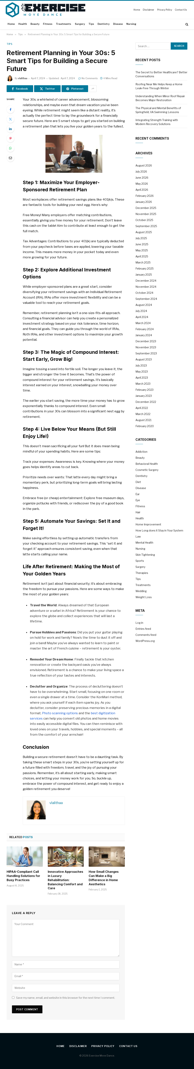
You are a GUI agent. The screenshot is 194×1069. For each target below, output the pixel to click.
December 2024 (145, 280)
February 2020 (144, 426)
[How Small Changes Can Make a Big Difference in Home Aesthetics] (107, 856)
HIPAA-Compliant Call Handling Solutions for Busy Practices (23, 876)
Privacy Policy (164, 9)
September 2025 (146, 226)
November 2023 (145, 347)
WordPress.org (145, 640)
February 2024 (144, 329)
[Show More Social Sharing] (93, 88)
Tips (91, 24)
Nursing (131, 24)
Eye (137, 500)
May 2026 (141, 183)
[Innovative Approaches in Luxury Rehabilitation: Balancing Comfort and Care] (66, 856)
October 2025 (144, 220)
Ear (137, 494)
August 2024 (143, 304)
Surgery (80, 24)
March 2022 (142, 414)
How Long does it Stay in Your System (159, 530)
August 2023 (143, 359)
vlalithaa (22, 78)
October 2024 (144, 292)
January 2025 (143, 274)
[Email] (10, 158)
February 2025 (144, 268)
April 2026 (141, 189)
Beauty (35, 24)
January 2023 (143, 395)
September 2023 (146, 353)
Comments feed (145, 634)
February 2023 (144, 389)
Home (137, 9)
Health (22, 24)
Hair (137, 512)
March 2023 (142, 383)
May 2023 (141, 371)
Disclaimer (148, 9)
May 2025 (141, 250)
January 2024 (143, 335)
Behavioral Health (146, 463)
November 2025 (145, 214)
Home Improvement (148, 524)
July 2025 (141, 238)
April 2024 (141, 317)
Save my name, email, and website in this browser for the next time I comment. (65, 997)
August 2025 (143, 232)
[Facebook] (10, 109)
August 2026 (143, 165)
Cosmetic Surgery (146, 469)
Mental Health (144, 542)
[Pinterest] (10, 138)
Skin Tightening (145, 554)
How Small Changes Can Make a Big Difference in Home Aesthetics (104, 878)
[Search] (186, 24)
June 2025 (141, 244)
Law (138, 536)
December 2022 (145, 401)
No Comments (90, 78)
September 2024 (146, 298)
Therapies (141, 572)
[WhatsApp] (10, 148)
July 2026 (141, 171)
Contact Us (181, 9)
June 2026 (141, 177)
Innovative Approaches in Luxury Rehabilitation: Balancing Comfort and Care (65, 880)
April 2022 (141, 407)
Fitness (47, 24)
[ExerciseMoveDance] (45, 9)
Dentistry (104, 24)
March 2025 (143, 262)
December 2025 (145, 207)
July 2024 (141, 311)
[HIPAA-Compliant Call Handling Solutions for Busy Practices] (25, 856)
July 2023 (141, 365)
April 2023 (141, 377)
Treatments (63, 24)
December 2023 (145, 341)
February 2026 (144, 195)
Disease (118, 24)
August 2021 (143, 420)
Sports (139, 560)
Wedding (141, 591)
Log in (139, 622)
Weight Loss (143, 597)
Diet (138, 482)
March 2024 (143, 323)
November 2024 (145, 286)
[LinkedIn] (10, 129)
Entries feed (143, 628)
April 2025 (141, 256)
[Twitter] (10, 119)
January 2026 (143, 201)
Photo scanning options (60, 713)
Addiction (141, 451)
